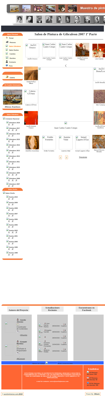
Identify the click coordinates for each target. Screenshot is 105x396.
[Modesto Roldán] (40, 349)
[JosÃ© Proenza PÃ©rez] (82, 56)
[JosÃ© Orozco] (32, 56)
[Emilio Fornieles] (49, 148)
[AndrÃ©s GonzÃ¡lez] (32, 148)
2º (12, 124)
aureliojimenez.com (13, 394)
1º (9, 124)
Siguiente (83, 157)
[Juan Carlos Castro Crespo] (49, 56)
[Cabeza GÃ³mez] (31, 102)
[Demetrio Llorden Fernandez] (40, 343)
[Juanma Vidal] (66, 148)
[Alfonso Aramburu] (12, 104)
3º (16, 130)
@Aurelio (23, 335)
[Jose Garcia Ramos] (40, 324)
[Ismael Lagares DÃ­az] (82, 148)
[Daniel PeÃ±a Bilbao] (31, 79)
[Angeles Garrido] (40, 330)
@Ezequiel (21, 359)
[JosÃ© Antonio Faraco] (31, 124)
